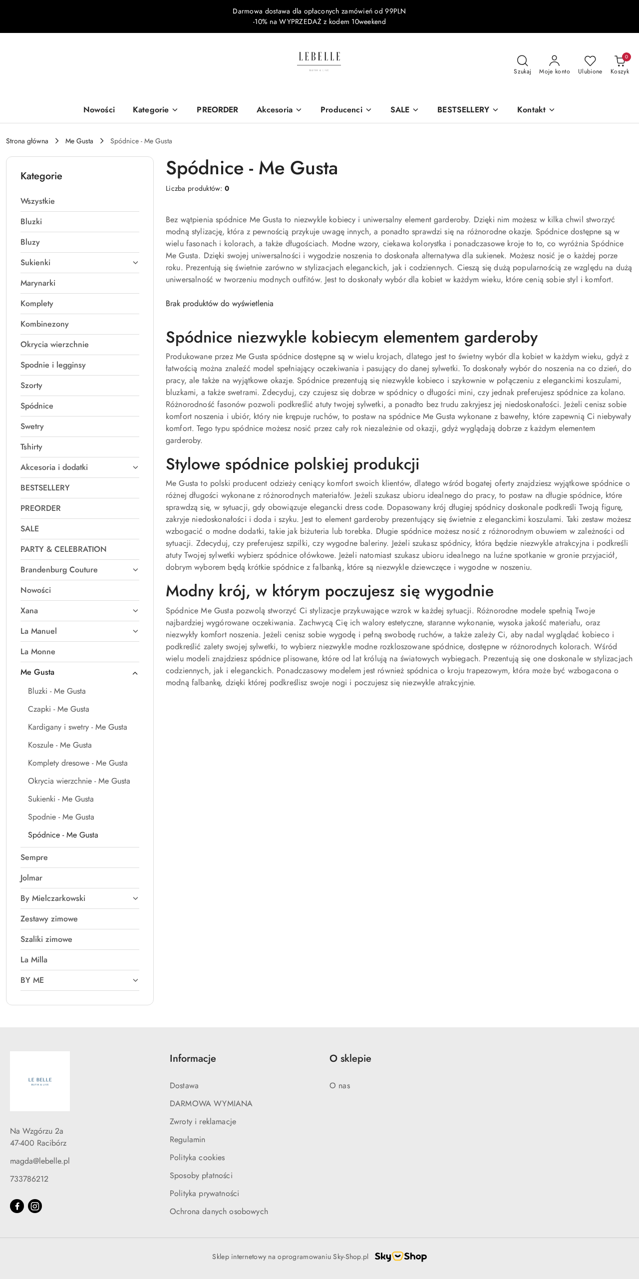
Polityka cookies (197, 1157)
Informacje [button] (193, 1058)
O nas (339, 1085)
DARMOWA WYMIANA (211, 1103)
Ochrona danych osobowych (219, 1211)
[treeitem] (79, 201)
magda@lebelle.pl (40, 1161)
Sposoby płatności (201, 1175)
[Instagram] (35, 1206)
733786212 (29, 1179)
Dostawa (184, 1085)
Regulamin (187, 1139)
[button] (536, 110)
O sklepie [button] (350, 1058)
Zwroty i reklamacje (203, 1121)
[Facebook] (17, 1206)
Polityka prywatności (204, 1193)
